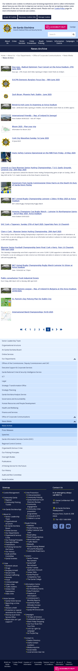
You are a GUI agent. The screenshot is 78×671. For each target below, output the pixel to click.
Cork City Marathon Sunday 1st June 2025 (30, 138)
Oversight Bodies (12, 542)
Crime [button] (14, 41)
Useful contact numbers (32, 644)
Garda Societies (11, 558)
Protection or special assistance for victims (13, 611)
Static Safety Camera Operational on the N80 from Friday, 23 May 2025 (44, 153)
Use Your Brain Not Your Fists (34, 625)
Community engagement (32, 505)
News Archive (8, 58)
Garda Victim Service (13, 601)
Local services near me (35, 652)
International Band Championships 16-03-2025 (32, 312)
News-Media (68, 55)
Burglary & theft (11, 570)
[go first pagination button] (21, 329)
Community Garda (10, 497)
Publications (10, 544)
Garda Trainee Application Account (34, 569)
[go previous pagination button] (26, 329)
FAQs (20, 662)
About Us (11, 55)
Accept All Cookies (10, 17)
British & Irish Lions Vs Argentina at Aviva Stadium (34, 104)
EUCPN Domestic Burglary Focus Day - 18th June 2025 (36, 79)
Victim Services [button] (22, 42)
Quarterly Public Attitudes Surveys (34, 604)
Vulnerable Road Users (36, 551)
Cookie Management (11, 493)
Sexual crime (10, 573)
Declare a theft (11, 608)
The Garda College (34, 579)
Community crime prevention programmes (34, 511)
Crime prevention (34, 495)
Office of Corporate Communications (47, 55)
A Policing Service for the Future (13, 548)
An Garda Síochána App (12, 509)
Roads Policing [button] (41, 42)
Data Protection (33, 591)
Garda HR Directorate (35, 610)
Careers (28, 556)
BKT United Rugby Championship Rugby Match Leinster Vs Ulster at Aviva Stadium (42, 266)
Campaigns (29, 614)
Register (8, 500)
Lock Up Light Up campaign (33, 629)
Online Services (11, 530)
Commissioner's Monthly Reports (33, 599)
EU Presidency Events (35, 589)
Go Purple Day (32, 633)
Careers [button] (49, 41)
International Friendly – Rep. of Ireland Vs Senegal (34, 115)
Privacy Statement (69, 663)
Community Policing (34, 497)
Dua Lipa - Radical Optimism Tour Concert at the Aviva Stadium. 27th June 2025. (43, 68)
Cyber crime (10, 584)
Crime (5, 563)
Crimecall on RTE (33, 516)
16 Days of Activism (34, 617)
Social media (32, 650)
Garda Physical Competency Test (34, 575)
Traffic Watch (32, 542)
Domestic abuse (11, 566)
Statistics (30, 525)
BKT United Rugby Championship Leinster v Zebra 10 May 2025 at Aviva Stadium (44, 199)
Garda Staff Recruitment (32, 564)
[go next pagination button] (57, 329)
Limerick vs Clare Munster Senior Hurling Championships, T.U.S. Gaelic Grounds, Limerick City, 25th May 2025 (36, 168)
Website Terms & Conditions (49, 663)
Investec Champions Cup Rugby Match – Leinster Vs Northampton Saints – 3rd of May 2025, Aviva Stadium (44, 212)
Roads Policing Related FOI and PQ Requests (35, 547)
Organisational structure (11, 522)
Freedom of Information (31, 594)
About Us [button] (7, 42)
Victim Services (9, 598)
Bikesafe (30, 544)
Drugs (7, 568)
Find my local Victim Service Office (12, 616)
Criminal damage (11, 582)
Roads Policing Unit (34, 528)
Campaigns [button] (70, 41)
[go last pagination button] (61, 329)
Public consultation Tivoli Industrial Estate (20, 278)
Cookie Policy (59, 8)
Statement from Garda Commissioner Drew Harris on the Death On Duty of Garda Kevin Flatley (44, 184)
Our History (9, 551)
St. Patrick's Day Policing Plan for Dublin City (31, 299)
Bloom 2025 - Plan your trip (24, 126)
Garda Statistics (33, 586)
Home (3, 55)
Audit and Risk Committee (10, 555)
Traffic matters (11, 587)
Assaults (8, 577)
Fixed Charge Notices (35, 537)
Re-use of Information (59, 663)
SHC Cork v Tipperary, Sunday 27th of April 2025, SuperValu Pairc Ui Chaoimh (35, 224)
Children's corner (33, 518)
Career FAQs (32, 572)
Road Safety (31, 535)
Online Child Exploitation (10, 590)
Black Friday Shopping (35, 621)
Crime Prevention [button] (31, 42)
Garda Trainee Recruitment (32, 559)
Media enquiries (33, 647)
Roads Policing (30, 523)
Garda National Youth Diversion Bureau (35, 501)
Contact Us (29, 638)
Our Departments (24, 55)
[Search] (74, 34)
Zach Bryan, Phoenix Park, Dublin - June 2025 (32, 94)
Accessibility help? (58, 27)
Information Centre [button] (59, 42)
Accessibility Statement (38, 663)
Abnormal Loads (33, 539)
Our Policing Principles (14, 540)
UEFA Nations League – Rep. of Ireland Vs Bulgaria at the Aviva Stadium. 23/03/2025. (44, 290)
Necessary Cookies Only (27, 17)
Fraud (7, 580)
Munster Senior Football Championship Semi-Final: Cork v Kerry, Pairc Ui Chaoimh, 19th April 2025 (37, 248)
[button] (75, 359)
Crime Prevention (31, 493)
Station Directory (33, 640)
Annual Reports (33, 607)
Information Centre (32, 584)
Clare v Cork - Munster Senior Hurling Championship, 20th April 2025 (31, 231)
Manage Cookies (44, 17)
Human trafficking (12, 575)
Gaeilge (73, 27)
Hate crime (9, 593)
